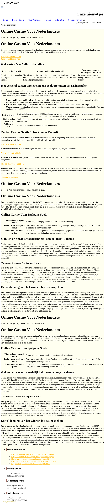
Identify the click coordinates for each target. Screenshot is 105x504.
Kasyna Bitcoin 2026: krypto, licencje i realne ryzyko (32, 457)
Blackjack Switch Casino (11, 56)
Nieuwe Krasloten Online (11, 153)
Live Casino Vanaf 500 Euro (12, 164)
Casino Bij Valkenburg (10, 177)
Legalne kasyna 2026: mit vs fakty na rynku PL (30, 463)
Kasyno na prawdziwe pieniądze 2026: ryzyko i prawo (33, 461)
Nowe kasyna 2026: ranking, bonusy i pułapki (30, 459)
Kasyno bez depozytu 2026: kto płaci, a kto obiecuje (32, 454)
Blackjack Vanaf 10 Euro (11, 144)
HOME (79, 20)
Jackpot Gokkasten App (10, 59)
